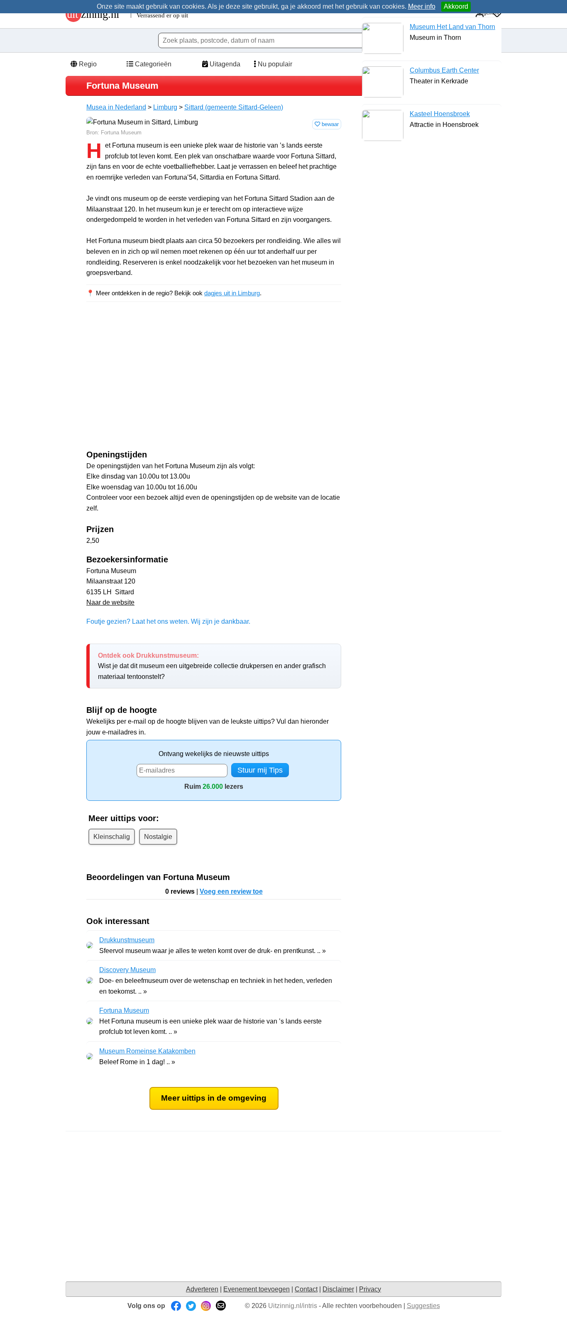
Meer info (421, 6)
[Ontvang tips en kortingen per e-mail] (220, 1305)
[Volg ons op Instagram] (205, 1305)
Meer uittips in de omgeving (213, 1098)
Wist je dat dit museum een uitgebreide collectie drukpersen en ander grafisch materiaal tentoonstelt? (212, 666)
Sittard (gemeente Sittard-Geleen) (233, 107)
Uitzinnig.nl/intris (292, 1305)
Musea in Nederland (116, 107)
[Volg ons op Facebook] (176, 1305)
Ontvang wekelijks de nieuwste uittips (214, 753)
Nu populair (274, 64)
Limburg (165, 107)
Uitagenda (224, 64)
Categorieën (152, 64)
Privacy (370, 1289)
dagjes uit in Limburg (232, 293)
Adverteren (202, 1289)
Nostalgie (158, 836)
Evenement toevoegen (256, 1289)
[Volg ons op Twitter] (190, 1305)
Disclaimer (338, 1289)
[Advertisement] (156, 383)
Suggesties (423, 1305)
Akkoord (456, 6)
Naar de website (110, 602)
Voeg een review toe (231, 891)
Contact (306, 1289)
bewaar (329, 124)
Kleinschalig (111, 836)
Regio (87, 64)
